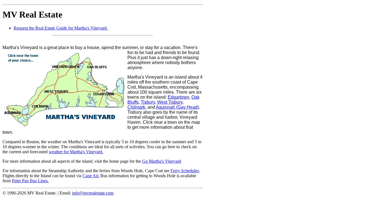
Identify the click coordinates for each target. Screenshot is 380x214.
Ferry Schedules (185, 170)
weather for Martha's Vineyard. (76, 151)
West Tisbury (169, 102)
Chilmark (136, 107)
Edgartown (178, 97)
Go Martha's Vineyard (161, 161)
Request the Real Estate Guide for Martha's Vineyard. (61, 28)
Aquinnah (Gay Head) (177, 107)
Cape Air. (91, 175)
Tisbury (148, 102)
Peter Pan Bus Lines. (30, 180)
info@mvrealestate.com (92, 193)
